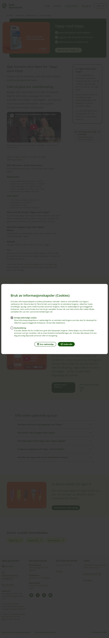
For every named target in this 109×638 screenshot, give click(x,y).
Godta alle (67, 344)
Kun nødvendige (47, 344)
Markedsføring (20, 328)
